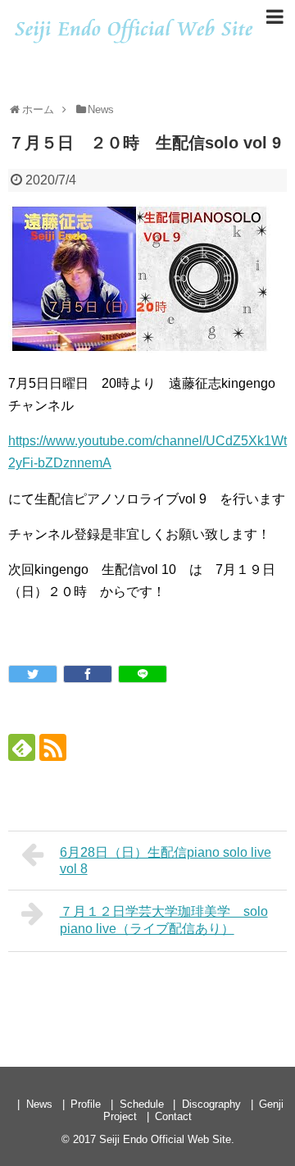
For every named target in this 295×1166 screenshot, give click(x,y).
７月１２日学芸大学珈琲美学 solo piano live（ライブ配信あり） (164, 920)
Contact (173, 1116)
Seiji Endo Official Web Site (165, 1139)
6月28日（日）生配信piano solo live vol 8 (165, 860)
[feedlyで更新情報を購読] (21, 747)
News (39, 1104)
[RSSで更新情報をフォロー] (52, 747)
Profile (85, 1104)
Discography (211, 1104)
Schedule (142, 1104)
